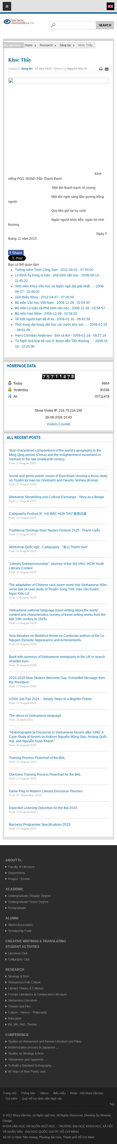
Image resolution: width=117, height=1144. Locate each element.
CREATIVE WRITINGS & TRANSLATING (35, 941)
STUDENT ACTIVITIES (22, 947)
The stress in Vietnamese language (35, 716)
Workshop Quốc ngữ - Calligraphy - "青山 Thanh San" (48, 547)
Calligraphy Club (19, 959)
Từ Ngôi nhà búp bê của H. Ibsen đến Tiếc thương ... (54, 341)
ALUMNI (11, 918)
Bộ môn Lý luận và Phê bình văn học (42, 308)
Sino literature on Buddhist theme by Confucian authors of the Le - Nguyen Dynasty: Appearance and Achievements (57, 638)
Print (100, 69)
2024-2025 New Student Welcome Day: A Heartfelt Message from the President (57, 680)
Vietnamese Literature (22, 1000)
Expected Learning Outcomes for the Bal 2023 (43, 808)
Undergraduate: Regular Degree (29, 895)
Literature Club (17, 953)
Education (14, 1018)
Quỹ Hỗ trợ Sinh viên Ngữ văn (42, 1098)
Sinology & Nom (18, 976)
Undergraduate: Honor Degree (28, 901)
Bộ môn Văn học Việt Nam (35, 303)
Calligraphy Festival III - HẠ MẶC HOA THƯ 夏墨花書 (48, 514)
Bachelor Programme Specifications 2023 (39, 825)
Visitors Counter (58, 424)
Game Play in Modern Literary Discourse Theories (46, 791)
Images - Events (19, 878)
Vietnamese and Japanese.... (27, 1059)
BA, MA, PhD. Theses (22, 1024)
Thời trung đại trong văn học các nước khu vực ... (51, 325)
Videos (44, 1093)
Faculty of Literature (21, 866)
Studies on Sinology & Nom (26, 1053)
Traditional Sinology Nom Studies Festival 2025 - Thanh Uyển (54, 530)
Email (106, 69)
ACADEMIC (14, 889)
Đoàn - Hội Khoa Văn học (87, 1093)
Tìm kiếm (11, 1098)
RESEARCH (14, 970)
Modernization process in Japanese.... (33, 1047)
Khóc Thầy (19, 59)
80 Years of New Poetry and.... (28, 1071)
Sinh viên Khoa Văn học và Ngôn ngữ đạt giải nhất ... (54, 286)
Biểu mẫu (59, 1093)
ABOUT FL (13, 860)
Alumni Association (20, 924)
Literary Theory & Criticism (26, 988)
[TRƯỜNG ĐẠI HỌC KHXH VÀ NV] (19, 26)
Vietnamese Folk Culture (24, 982)
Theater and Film (19, 1006)
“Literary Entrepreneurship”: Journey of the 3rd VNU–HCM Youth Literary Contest (56, 566)
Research (46, 45)
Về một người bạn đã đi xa (35, 319)
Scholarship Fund (19, 930)
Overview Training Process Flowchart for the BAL (45, 774)
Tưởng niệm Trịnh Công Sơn (37, 270)
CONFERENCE (17, 1035)
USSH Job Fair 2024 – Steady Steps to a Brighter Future (50, 699)
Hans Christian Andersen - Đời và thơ (43, 335)
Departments (16, 872)
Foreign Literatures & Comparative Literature (37, 994)
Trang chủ (9, 1093)
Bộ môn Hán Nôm (28, 314)
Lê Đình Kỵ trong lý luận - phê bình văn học (47, 275)
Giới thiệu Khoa (27, 297)
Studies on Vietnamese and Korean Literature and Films (44, 1041)
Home (29, 45)
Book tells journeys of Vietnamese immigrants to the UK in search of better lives (57, 659)
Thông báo (28, 1093)
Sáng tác (65, 45)
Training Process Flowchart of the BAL (37, 758)
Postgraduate (17, 907)
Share (16, 252)
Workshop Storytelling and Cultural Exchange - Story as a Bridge (56, 497)
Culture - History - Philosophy (27, 1012)
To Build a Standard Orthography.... (31, 1065)
